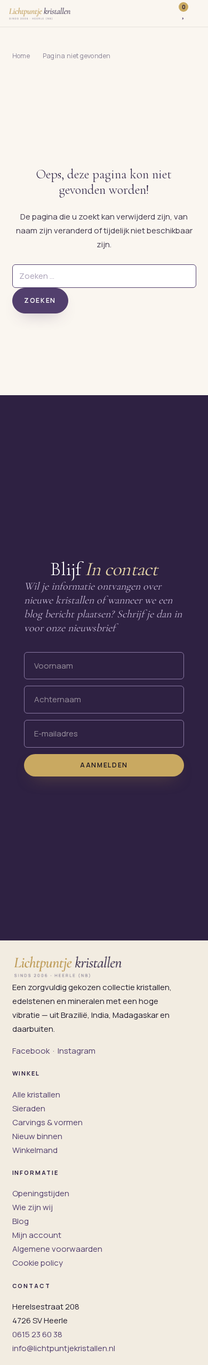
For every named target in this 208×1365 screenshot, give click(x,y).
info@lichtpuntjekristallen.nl (63, 1348)
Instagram (76, 1050)
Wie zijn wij (32, 1207)
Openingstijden (40, 1193)
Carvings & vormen (47, 1122)
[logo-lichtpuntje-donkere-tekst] (40, 13)
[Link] (195, 13)
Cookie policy (37, 1262)
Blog (20, 1221)
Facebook (31, 1050)
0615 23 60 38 (37, 1334)
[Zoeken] (165, 13)
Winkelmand (35, 1150)
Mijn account (36, 1235)
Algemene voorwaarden (57, 1248)
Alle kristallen (36, 1094)
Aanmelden (104, 765)
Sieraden (28, 1108)
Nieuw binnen (37, 1136)
